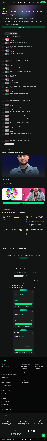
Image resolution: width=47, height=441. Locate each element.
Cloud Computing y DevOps (7, 409)
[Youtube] (22, 439)
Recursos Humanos (5, 401)
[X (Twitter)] (41, 439)
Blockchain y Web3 (5, 398)
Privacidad (37, 376)
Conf (33, 2)
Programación (4, 393)
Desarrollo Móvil (4, 388)
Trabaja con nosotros (26, 375)
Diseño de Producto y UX (6, 382)
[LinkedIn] (30, 439)
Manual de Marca (25, 382)
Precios (37, 2)
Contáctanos (38, 368)
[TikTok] (33, 439)
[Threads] (45, 439)
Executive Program (25, 372)
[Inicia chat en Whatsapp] (43, 435)
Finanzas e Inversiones (5, 404)
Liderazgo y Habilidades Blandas (8, 379)
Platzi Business (24, 366)
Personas (18, 275)
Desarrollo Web (4, 366)
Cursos (14, 2)
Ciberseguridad (4, 377)
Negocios (3, 396)
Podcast (23, 377)
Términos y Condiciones (40, 373)
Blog (25, 2)
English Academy (4, 369)
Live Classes (24, 368)
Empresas (20, 2)
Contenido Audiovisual (6, 385)
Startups (3, 406)
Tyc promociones (39, 378)
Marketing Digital (4, 371)
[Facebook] (37, 439)
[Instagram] (26, 439)
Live (29, 2)
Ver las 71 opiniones (6, 239)
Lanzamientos (24, 370)
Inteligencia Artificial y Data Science (8, 374)
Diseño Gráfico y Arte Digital (7, 390)
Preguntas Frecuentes (40, 366)
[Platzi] (4, 2)
